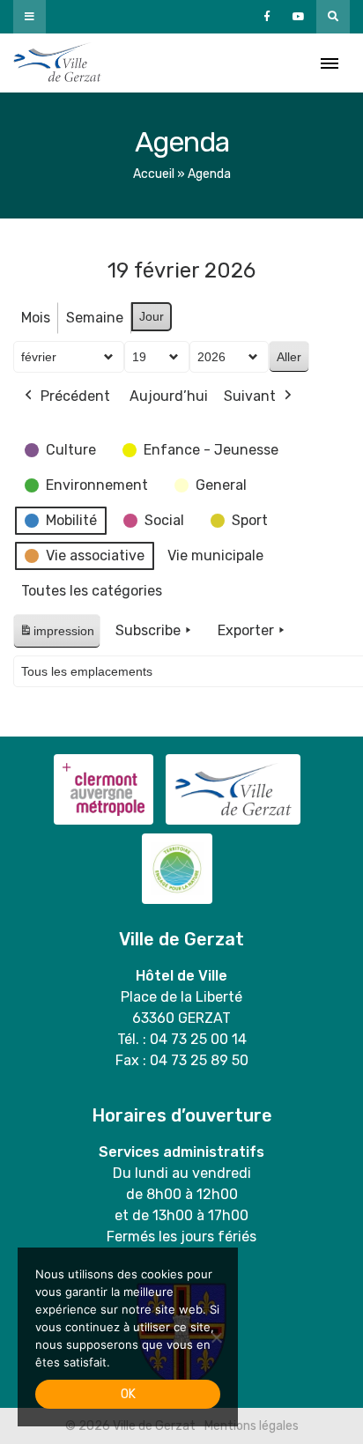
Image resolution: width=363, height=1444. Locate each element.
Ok (128, 1394)
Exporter (246, 630)
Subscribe (148, 630)
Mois (35, 317)
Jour (151, 316)
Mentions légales (251, 1425)
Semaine (94, 317)
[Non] (216, 1337)
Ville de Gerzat (57, 63)
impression (56, 636)
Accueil (153, 174)
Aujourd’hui (169, 396)
